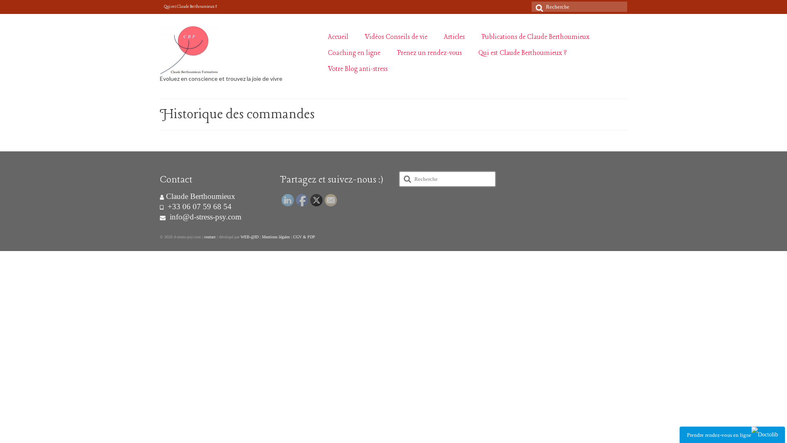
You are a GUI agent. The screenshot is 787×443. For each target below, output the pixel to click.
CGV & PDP (304, 237)
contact (210, 237)
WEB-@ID (250, 237)
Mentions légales (276, 237)
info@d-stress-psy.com (204, 216)
